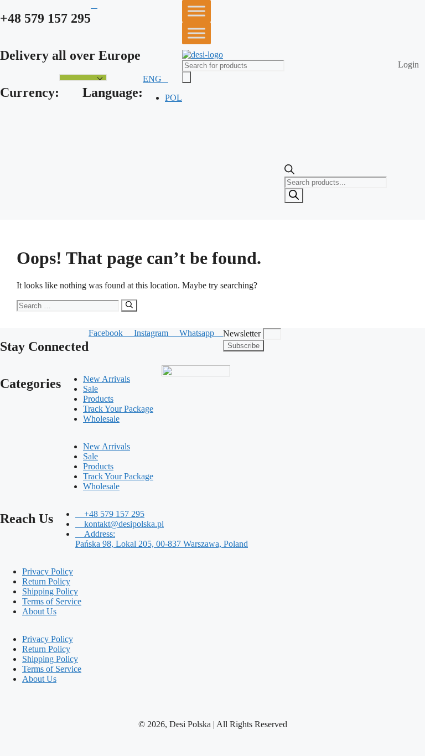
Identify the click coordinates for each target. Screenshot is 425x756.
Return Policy (46, 581)
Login (408, 64)
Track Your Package (118, 408)
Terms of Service (51, 601)
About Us (39, 611)
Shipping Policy (50, 591)
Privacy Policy (47, 571)
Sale (90, 388)
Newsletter (243, 333)
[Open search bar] (289, 171)
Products (98, 398)
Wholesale (101, 418)
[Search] (293, 195)
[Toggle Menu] (196, 11)
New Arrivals (106, 379)
